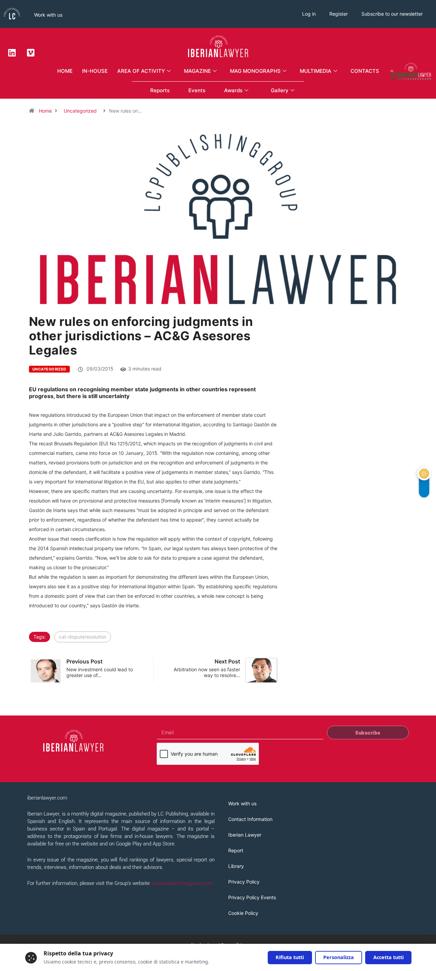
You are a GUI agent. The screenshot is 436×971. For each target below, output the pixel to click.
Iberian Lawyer (244, 835)
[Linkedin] (11, 52)
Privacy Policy (244, 882)
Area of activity (141, 71)
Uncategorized (80, 111)
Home (65, 71)
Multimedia (315, 71)
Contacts (365, 71)
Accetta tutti (388, 957)
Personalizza (338, 957)
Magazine (197, 71)
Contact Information (250, 819)
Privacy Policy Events (252, 897)
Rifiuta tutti (290, 957)
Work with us (48, 15)
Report (235, 850)
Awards (233, 90)
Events (196, 90)
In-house (95, 71)
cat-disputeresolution (82, 637)
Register (338, 14)
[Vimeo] (30, 52)
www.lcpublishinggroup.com (182, 883)
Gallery (280, 90)
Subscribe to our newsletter (392, 14)
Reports (160, 90)
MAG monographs (255, 71)
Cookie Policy (243, 913)
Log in (309, 14)
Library (236, 866)
